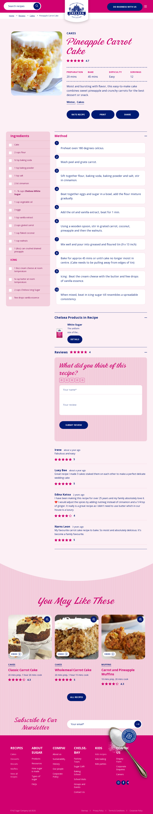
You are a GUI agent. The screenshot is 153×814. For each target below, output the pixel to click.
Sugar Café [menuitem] (79, 766)
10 (56, 289)
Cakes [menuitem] (13, 754)
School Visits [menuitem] (80, 779)
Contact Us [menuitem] (79, 792)
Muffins (106, 664)
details (75, 339)
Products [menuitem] (36, 758)
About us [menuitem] (57, 754)
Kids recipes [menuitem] (101, 754)
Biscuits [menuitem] (14, 763)
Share (127, 114)
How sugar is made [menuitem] (37, 770)
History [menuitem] (56, 763)
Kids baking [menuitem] (100, 759)
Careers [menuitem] (120, 774)
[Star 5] (82, 380)
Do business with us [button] (124, 6)
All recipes (76, 697)
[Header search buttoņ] (36, 6)
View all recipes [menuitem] (14, 775)
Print (103, 114)
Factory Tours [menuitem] (77, 760)
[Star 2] (67, 380)
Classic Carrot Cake (23, 670)
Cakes (32, 15)
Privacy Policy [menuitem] (98, 810)
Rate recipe (78, 114)
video (14, 654)
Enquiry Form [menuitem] (119, 760)
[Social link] (118, 782)
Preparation (75, 72)
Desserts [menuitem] (14, 759)
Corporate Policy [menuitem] (58, 775)
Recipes (22, 15)
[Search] (47, 619)
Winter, (71, 102)
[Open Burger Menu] (146, 6)
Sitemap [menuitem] (84, 810)
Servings (135, 72)
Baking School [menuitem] (77, 773)
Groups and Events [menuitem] (79, 786)
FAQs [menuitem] (34, 784)
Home (11, 15)
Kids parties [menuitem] (100, 763)
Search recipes (16, 6)
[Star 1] (61, 380)
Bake (91, 72)
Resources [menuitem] (37, 763)
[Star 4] (77, 380)
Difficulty (115, 72)
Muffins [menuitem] (14, 768)
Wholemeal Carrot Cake (73, 670)
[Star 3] (72, 380)
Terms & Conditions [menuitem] (116, 810)
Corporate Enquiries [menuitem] (121, 768)
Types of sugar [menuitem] (36, 778)
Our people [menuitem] (58, 768)
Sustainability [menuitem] (59, 759)
